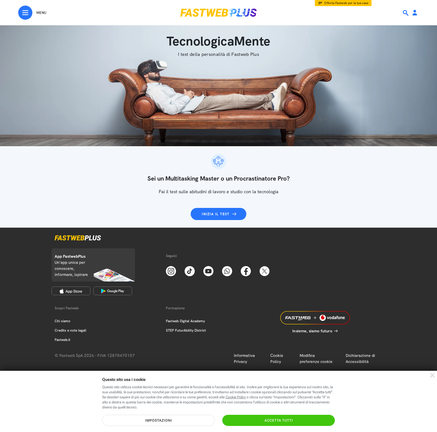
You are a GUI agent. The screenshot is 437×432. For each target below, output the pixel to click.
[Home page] (218, 13)
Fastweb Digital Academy (185, 321)
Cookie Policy (276, 358)
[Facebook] (246, 270)
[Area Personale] (415, 13)
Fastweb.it (62, 339)
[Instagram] (171, 270)
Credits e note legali (70, 330)
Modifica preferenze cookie (316, 358)
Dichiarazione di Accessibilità (360, 358)
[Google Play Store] (112, 291)
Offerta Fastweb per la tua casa (346, 3)
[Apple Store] (71, 291)
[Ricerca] (406, 13)
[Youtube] (208, 270)
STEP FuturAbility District (186, 330)
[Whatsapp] (227, 270)
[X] (264, 270)
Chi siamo (62, 321)
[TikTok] (190, 270)
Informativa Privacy (244, 358)
